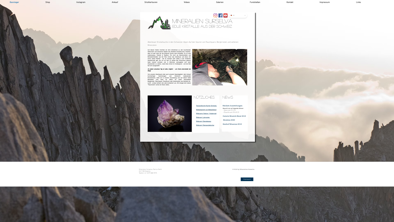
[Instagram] (215, 15)
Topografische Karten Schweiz (206, 106)
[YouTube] (225, 15)
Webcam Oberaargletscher (205, 125)
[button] (219, 67)
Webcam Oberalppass (203, 121)
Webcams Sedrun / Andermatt (206, 113)
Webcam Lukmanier (203, 117)
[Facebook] (220, 15)
